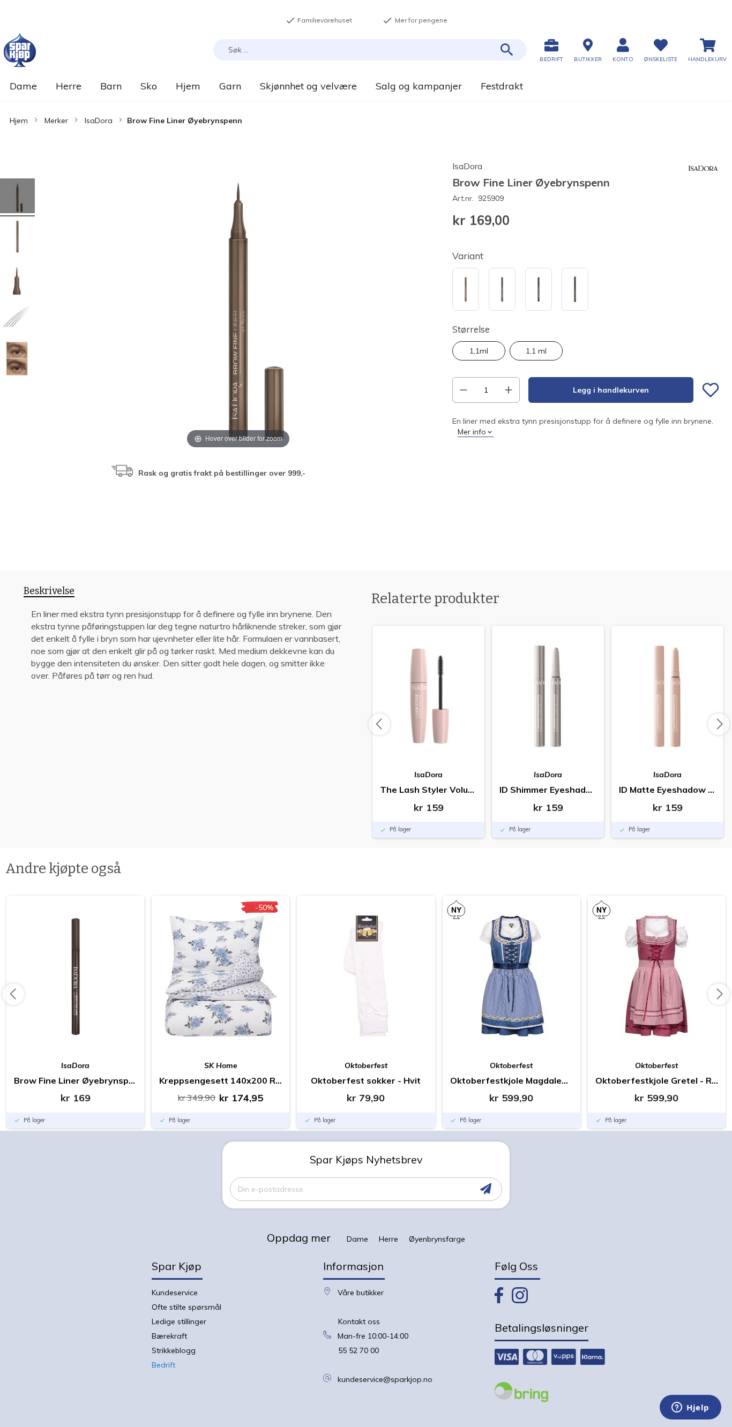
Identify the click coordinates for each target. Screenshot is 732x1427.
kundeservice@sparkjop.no (385, 1379)
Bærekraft (169, 1336)
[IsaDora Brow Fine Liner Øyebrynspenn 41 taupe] (17, 197)
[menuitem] (23, 86)
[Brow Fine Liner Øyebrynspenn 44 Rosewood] (17, 320)
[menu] (366, 86)
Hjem (19, 120)
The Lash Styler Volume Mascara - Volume (428, 789)
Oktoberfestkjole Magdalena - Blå (511, 1080)
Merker (56, 120)
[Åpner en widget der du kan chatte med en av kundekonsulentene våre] (690, 1408)
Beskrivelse (49, 591)
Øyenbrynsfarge (437, 1239)
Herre (388, 1239)
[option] (465, 289)
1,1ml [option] (478, 351)
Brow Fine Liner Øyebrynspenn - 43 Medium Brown (75, 1080)
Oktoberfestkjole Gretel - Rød (656, 1080)
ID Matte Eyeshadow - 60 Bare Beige (667, 789)
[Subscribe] (485, 1188)
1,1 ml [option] (536, 351)
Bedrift (163, 1365)
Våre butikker (361, 1292)
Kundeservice (175, 1292)
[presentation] (49, 592)
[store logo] (20, 50)
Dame (357, 1239)
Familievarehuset (319, 20)
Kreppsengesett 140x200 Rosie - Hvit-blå (220, 1080)
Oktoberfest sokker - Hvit (366, 1080)
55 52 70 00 (358, 1350)
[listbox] (585, 290)
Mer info (472, 432)
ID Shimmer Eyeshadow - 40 (547, 789)
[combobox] (370, 50)
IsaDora (99, 120)
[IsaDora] (703, 182)
